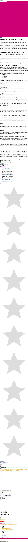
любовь (8, 470)
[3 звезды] (6, 162)
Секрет (14, 469)
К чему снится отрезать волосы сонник (6, 179)
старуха (22, 470)
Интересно (8, 469)
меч (11, 470)
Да (1, 518)
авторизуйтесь (2, 461)
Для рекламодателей (4, 535)
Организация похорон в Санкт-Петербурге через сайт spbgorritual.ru (9, 524)
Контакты (3, 537)
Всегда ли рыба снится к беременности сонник (7, 529)
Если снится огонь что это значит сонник (6, 169)
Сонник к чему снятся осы (5, 180)
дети (3, 470)
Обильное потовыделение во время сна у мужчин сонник (8, 178)
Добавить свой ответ (2, 519)
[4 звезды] (9, 162)
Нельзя (11, 469)
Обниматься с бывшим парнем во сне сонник (7, 168)
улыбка (26, 470)
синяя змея (15, 470)
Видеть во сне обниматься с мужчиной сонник (7, 175)
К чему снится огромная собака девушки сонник (7, 174)
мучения (13, 470)
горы (24, 469)
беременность (19, 469)
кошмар (5, 470)
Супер (16, 469)
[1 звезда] (1, 162)
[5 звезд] (11, 162)
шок (1, 471)
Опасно (13, 469)
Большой (2, 469)
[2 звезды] (4, 162)
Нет (1, 517)
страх (24, 470)
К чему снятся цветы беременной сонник (6, 530)
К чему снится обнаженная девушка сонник (7, 173)
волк (22, 469)
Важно (5, 469)
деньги (26, 469)
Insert (7, 541)
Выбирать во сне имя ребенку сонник (6, 528)
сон (20, 470)
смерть (17, 470)
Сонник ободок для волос (3, 493)
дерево (1, 470)
